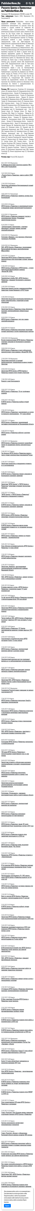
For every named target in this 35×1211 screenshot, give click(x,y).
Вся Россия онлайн (14, 34)
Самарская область (9, 131)
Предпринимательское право (16, 64)
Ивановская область (15, 99)
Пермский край (27, 127)
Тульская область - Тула (24, 141)
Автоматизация (26, 23)
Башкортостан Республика (17, 89)
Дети (11, 35)
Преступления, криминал (23, 66)
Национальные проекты (7, 58)
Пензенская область (14, 127)
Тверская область (11, 139)
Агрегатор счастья (26, 25)
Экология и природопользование (21, 84)
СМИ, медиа (13, 76)
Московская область (27, 115)
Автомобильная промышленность (9, 25)
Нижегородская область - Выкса (9, 123)
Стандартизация (16, 78)
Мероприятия (27, 16)
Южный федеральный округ (17, 151)
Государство (4, 35)
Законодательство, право (8, 41)
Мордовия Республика (7, 115)
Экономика (4, 86)
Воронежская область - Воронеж (17, 97)
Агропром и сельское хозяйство (10, 27)
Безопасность (4, 29)
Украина (20, 157)
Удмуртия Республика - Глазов (11, 145)
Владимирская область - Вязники (10, 93)
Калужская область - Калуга (12, 103)
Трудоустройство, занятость (17, 80)
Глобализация (27, 34)
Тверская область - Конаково (26, 139)
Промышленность (26, 70)
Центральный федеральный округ (17, 149)
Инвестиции (31, 43)
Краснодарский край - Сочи (23, 109)
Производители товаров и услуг (10, 68)
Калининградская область (14, 101)
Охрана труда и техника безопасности (20, 60)
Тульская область (8, 141)
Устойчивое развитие (15, 82)
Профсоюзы (23, 72)
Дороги (5, 37)
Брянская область (12, 91)
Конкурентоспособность (26, 50)
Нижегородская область (15, 119)
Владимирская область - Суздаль (16, 95)
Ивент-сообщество (25, 41)
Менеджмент (27, 53)
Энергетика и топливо (14, 86)
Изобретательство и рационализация (10, 43)
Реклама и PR (17, 74)
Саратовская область (22, 131)
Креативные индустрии (7, 52)
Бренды (12, 31)
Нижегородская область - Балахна (22, 121)
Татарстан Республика (13, 137)
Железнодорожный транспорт (18, 37)
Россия (12, 157)
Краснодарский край (6, 109)
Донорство (31, 35)
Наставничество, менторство (25, 56)
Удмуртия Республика (7, 143)
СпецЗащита (4, 78)
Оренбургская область (19, 125)
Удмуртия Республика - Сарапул (16, 147)
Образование (19, 58)
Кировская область (12, 105)
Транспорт (4, 80)
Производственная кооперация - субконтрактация (17, 69)
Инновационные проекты (23, 46)
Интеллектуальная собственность (9, 47)
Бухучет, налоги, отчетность (23, 31)
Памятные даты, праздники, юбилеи (11, 62)
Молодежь (13, 56)
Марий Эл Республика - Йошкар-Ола (21, 113)
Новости (17, 16)
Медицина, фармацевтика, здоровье (11, 53)
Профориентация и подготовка (9, 72)
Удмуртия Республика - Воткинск (25, 143)
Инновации (7, 46)
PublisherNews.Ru (10, 3)
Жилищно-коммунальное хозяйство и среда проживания (17, 38)
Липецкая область (19, 111)
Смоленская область (20, 135)
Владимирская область (25, 91)
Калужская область (29, 101)
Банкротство (27, 27)
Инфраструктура (12, 50)
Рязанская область (29, 129)
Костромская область (25, 107)
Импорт (24, 43)
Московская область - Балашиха (10, 117)
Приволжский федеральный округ (10, 129)
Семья (24, 74)
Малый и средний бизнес (24, 52)
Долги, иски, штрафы (20, 35)
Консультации (4, 18)
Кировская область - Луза (11, 107)
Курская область (5, 111)
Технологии (27, 78)
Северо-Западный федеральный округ (17, 132)
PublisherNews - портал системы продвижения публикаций (17, 22)
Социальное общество (25, 76)
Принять (7, 1206)
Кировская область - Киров (27, 105)
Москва (17, 115)
